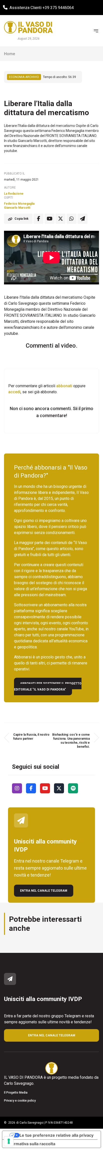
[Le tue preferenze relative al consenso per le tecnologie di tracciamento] (9, 1141)
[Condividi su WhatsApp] (71, 219)
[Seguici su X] (59, 788)
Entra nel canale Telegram (43, 890)
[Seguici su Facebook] (31, 788)
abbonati (64, 386)
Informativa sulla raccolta (30, 1143)
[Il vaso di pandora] (28, 27)
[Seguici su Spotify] (73, 788)
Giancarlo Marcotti (17, 207)
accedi (14, 392)
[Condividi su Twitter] (61, 219)
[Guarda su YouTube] (49, 219)
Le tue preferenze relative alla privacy (57, 1135)
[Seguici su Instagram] (17, 788)
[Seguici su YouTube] (45, 788)
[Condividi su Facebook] (39, 219)
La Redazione (14, 193)
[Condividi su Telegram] (83, 219)
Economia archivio (24, 77)
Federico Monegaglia (19, 203)
